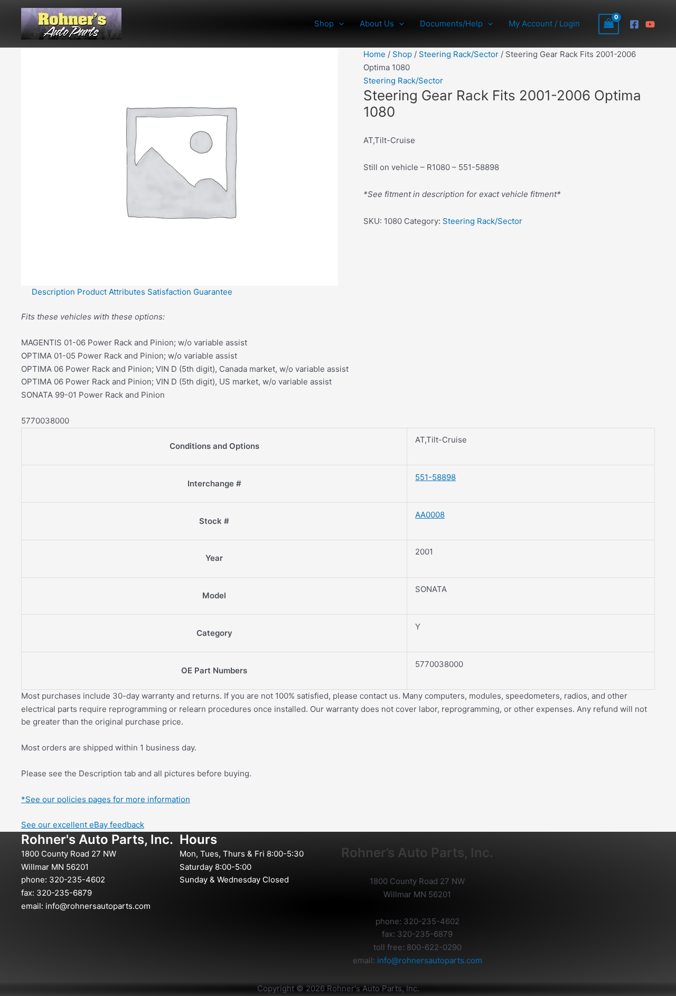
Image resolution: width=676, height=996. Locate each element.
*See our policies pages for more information (105, 799)
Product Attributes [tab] (111, 292)
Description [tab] (53, 292)
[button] (339, 23)
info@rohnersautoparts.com (98, 906)
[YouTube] (650, 24)
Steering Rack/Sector (459, 54)
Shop (402, 54)
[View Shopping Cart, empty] (608, 24)
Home (374, 54)
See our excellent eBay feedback (82, 825)
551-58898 (435, 477)
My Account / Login (544, 23)
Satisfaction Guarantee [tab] (189, 292)
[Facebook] (634, 24)
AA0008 (430, 515)
